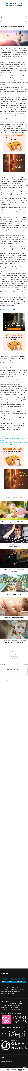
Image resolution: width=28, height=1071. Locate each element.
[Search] (26, 17)
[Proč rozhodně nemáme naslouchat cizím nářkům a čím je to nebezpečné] (14, 629)
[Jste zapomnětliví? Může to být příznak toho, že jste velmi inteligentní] (14, 533)
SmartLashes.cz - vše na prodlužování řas (11, 1013)
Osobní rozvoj (13, 21)
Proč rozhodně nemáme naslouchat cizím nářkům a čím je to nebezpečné (14, 641)
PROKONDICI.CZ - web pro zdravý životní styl (11, 1003)
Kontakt (3, 1057)
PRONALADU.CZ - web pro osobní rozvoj (11, 1001)
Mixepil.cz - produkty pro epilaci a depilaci (11, 1027)
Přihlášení (25, 664)
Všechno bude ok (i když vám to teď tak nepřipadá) (14, 570)
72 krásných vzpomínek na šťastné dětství (14, 522)
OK (20, 1069)
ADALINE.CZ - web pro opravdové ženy (10, 1005)
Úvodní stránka (3, 21)
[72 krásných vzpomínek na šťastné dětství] (14, 510)
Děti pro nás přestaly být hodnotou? (14, 617)
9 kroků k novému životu (14, 594)
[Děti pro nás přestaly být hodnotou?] (14, 606)
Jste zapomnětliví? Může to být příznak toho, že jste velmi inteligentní (14, 545)
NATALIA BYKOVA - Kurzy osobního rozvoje (11, 1009)
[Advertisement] (14, 10)
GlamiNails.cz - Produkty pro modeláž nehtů (11, 1040)
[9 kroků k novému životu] (14, 583)
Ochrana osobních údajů (7, 1061)
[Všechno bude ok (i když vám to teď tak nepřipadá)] (14, 558)
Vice (24, 1069)
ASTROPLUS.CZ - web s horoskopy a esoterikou (12, 1007)
